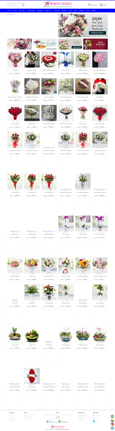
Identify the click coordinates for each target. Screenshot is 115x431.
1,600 (15, 196)
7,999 (100, 127)
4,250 (83, 127)
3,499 (15, 348)
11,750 (49, 100)
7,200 (83, 100)
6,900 (66, 100)
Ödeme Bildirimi (12, 418)
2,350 (49, 196)
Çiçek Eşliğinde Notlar (82, 415)
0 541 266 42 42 (94, 5)
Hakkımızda (11, 416)
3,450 (49, 348)
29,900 (100, 73)
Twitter (97, 421)
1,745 (100, 279)
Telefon (51, 421)
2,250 (49, 306)
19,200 (49, 390)
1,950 (32, 73)
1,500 (66, 279)
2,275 (32, 237)
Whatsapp (64, 421)
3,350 (32, 348)
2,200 (83, 154)
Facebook (98, 415)
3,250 (32, 100)
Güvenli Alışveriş (27, 418)
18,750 (15, 100)
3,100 (15, 390)
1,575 (15, 237)
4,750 (83, 73)
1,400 (32, 306)
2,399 (100, 348)
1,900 (100, 100)
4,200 (83, 390)
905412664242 (65, 421)
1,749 (83, 279)
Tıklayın (104, 5)
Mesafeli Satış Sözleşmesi (29, 415)
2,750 (15, 73)
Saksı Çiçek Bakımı (82, 416)
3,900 (66, 73)
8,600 (66, 127)
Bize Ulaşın (11, 420)
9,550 (49, 73)
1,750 (15, 154)
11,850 (49, 127)
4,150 (100, 390)
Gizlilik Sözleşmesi (27, 416)
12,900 (32, 390)
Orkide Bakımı (81, 418)
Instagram (98, 418)
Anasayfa (11, 415)
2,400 (32, 279)
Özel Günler (80, 420)
